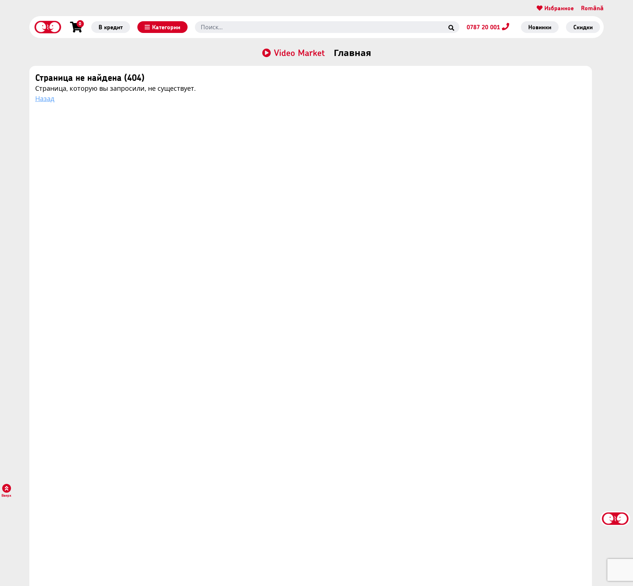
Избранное (558, 7)
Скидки (583, 26)
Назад (44, 98)
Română (592, 7)
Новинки (539, 26)
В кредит (111, 26)
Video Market (299, 52)
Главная (352, 52)
